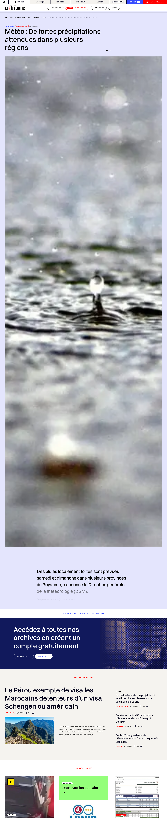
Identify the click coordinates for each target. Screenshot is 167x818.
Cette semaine (99, 8)
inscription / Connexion (156, 2)
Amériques (10, 713)
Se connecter (22, 656)
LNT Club (133, 2)
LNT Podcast (80, 2)
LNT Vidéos (60, 2)
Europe (119, 746)
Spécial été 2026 (78, 8)
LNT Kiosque (40, 2)
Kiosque (122, 815)
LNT (111, 50)
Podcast (69, 783)
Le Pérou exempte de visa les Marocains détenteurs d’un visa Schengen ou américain (53, 698)
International (122, 706)
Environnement (33, 17)
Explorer (114, 8)
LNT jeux (100, 2)
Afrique (120, 726)
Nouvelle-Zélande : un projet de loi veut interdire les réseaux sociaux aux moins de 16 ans (135, 698)
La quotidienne (55, 8)
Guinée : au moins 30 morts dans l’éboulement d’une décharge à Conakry (134, 718)
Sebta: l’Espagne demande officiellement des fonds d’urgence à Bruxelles (137, 738)
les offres (42, 656)
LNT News (20, 2)
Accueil (13, 17)
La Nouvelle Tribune (15, 7)
